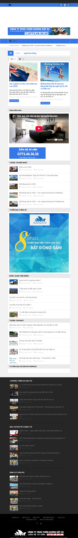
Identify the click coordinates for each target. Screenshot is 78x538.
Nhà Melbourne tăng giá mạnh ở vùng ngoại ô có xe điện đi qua (42, 329)
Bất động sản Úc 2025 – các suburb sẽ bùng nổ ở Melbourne (25, 42)
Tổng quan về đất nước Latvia (30, 286)
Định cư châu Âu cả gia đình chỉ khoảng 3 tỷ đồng (36, 457)
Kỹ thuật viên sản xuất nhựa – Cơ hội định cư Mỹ (37, 355)
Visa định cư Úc (31, 516)
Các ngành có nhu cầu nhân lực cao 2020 (23, 82)
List (22, 56)
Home (17, 50)
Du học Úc (61, 514)
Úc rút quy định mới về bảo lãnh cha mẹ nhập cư (37, 346)
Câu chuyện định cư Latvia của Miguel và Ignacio (36, 481)
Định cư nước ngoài (46, 516)
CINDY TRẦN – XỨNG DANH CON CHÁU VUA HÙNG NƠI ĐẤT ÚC (41, 428)
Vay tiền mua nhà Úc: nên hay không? (23, 294)
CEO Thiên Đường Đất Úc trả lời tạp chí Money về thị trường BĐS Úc (42, 435)
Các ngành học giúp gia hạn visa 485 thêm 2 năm (36, 389)
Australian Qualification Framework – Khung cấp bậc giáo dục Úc (42, 404)
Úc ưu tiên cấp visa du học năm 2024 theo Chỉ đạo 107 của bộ (41, 382)
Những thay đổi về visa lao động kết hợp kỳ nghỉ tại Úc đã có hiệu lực (54, 83)
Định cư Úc (26, 514)
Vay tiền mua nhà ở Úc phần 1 (20, 302)
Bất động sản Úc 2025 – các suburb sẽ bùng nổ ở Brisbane (41, 190)
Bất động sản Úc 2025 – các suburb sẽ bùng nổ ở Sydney (58, 42)
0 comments (33, 94)
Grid (14, 56)
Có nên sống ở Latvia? (27, 442)
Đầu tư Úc (36, 514)
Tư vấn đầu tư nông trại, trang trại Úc (32, 309)
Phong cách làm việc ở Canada (30, 338)
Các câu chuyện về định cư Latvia (31, 503)
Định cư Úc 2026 (25, 164)
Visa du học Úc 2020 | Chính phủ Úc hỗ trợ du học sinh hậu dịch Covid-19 (43, 412)
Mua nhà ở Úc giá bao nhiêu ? (30, 277)
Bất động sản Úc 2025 (27, 181)
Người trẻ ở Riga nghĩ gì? (28, 488)
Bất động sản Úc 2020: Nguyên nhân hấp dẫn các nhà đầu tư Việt (33, 322)
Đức (54, 96)
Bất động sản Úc (48, 514)
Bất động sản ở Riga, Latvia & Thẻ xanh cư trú (35, 473)
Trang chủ (15, 514)
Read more (13, 97)
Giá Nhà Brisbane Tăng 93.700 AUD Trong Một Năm (38, 172)
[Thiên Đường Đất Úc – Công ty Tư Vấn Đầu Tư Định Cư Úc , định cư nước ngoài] (39, 16)
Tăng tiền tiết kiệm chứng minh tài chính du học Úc (37, 396)
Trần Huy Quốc (26, 94)
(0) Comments (40, 166)
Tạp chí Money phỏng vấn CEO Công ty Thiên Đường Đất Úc (40, 450)
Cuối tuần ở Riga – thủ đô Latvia (30, 495)
